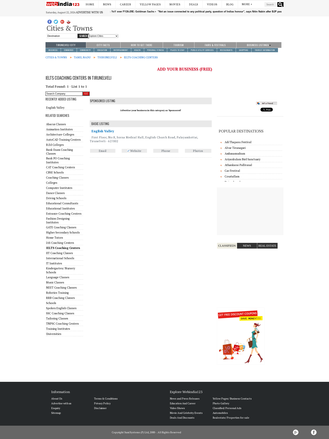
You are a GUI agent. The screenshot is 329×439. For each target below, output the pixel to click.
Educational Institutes (60, 208)
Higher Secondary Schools (63, 232)
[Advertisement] (201, 27)
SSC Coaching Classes (60, 313)
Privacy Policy (102, 403)
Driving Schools (56, 198)
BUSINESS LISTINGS (258, 45)
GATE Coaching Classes (61, 227)
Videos (212, 4)
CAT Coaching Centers (60, 167)
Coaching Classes (57, 177)
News (107, 4)
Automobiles (220, 413)
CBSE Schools (55, 172)
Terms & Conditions (106, 398)
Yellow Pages (150, 4)
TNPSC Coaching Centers (62, 323)
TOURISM (178, 45)
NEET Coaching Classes (61, 287)
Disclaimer (100, 408)
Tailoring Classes (57, 318)
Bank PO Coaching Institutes (58, 160)
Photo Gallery (221, 403)
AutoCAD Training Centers (63, 139)
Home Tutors (54, 237)
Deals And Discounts (182, 417)
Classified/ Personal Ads (227, 408)
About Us (56, 398)
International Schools (60, 258)
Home (90, 4)
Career (125, 4)
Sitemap (56, 413)
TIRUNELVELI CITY (66, 45)
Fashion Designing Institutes (58, 220)
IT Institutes (54, 263)
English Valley (102, 131)
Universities (53, 334)
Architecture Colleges (60, 134)
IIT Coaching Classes (59, 253)
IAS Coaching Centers (60, 243)
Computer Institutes (59, 188)
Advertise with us (89, 12)
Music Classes (55, 282)
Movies (174, 4)
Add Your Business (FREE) (184, 69)
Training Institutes (58, 329)
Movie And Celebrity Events (186, 413)
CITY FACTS (103, 45)
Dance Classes (55, 193)
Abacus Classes (56, 124)
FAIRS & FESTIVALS (215, 45)
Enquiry (55, 408)
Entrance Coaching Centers (63, 213)
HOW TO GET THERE (141, 45)
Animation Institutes (59, 129)
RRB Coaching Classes (60, 298)
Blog (230, 4)
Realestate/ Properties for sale (231, 417)
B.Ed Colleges (55, 145)
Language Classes (57, 277)
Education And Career (183, 403)
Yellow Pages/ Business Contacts (232, 398)
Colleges (51, 183)
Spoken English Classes (61, 308)
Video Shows (177, 408)
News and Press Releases (185, 398)
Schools (51, 303)
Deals (193, 4)
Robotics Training (57, 293)
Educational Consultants (62, 203)
